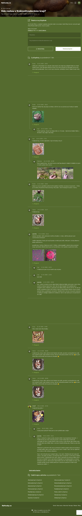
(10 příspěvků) (36, 495)
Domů (54, 505)
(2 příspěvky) (63, 483)
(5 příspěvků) (35, 486)
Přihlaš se (30, 30)
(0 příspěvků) (35, 480)
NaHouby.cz (6, 3)
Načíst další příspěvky (34, 470)
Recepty (71, 505)
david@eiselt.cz (45, 512)
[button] (75, 3)
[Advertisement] (13, 43)
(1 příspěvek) (35, 489)
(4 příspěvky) (60, 495)
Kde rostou (60, 505)
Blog (79, 505)
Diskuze (75, 505)
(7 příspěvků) (62, 480)
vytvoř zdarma (42, 30)
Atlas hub (65, 505)
